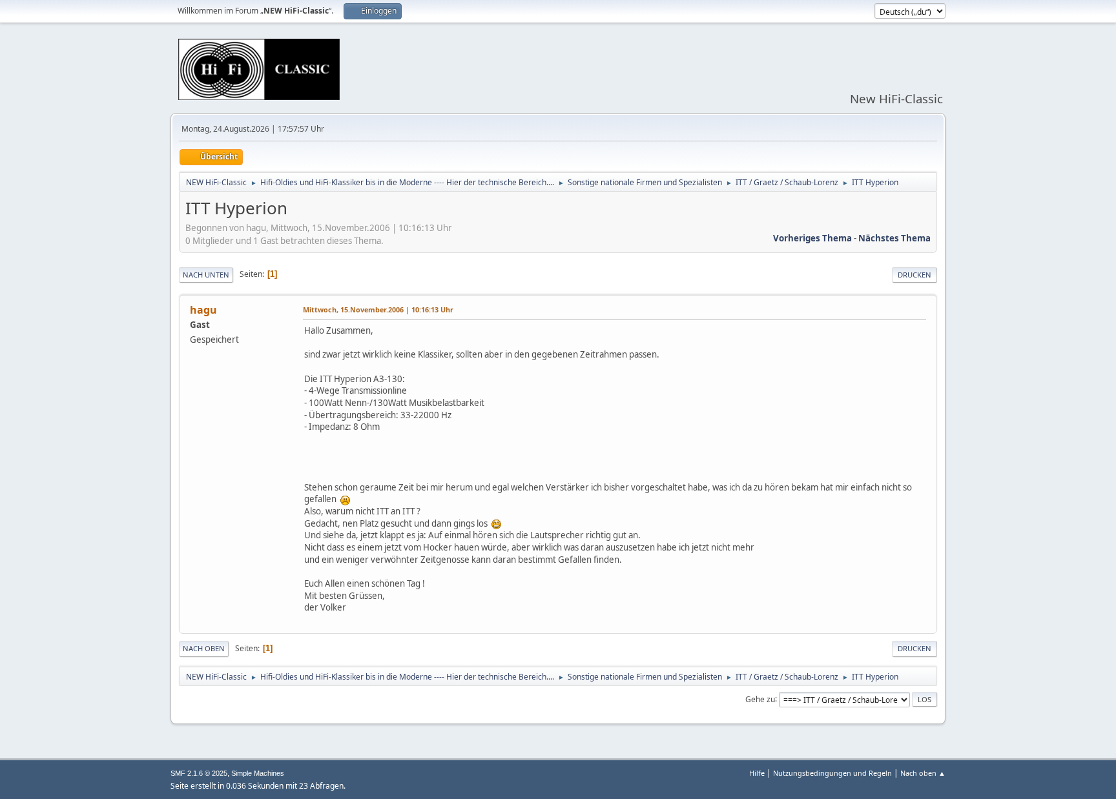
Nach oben (204, 648)
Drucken (914, 274)
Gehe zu (760, 698)
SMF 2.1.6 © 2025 (198, 773)
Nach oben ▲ (923, 773)
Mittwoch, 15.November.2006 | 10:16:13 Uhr (378, 309)
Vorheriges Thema (812, 238)
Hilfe (757, 773)
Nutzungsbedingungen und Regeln (832, 773)
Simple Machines (257, 773)
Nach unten (206, 274)
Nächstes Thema (894, 238)
